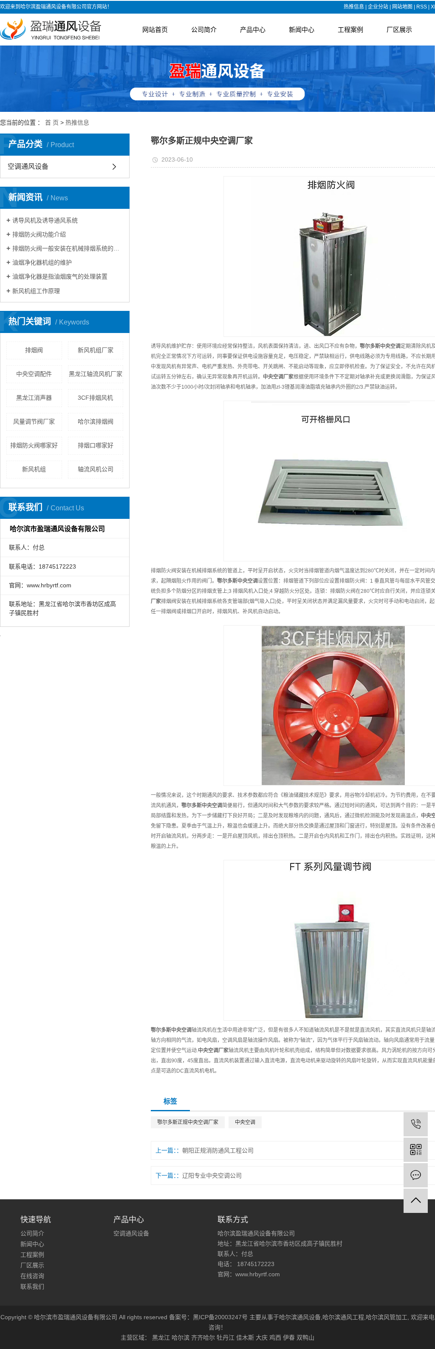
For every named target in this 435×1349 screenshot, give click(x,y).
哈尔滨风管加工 (386, 1317)
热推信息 (354, 7)
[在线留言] (416, 1175)
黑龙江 (161, 1337)
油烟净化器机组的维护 (42, 262)
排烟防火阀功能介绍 (39, 234)
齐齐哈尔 (203, 1337)
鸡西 (275, 1337)
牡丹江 (225, 1337)
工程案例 (350, 29)
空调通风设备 (28, 166)
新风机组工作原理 (36, 290)
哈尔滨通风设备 (300, 1317)
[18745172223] (416, 1124)
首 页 (52, 122)
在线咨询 (32, 1275)
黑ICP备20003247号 (220, 1317)
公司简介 (204, 29)
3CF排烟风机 (95, 397)
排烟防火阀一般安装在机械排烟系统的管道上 (67, 248)
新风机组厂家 (95, 350)
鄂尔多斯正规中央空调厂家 (187, 1122)
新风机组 (34, 469)
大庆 (262, 1337)
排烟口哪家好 (95, 445)
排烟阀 (34, 350)
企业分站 (378, 7)
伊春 (289, 1337)
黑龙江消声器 (34, 397)
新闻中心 (301, 29)
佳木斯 (245, 1337)
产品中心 (253, 29)
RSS (421, 7)
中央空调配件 (34, 373)
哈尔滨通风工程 (343, 1317)
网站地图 (402, 7)
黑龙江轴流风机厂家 (95, 373)
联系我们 (32, 1286)
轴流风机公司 (95, 469)
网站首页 (155, 29)
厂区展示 (399, 29)
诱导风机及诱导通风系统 (45, 220)
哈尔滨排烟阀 (95, 421)
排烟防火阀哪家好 (34, 445)
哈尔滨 (180, 1337)
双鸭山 (305, 1337)
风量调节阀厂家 (34, 421)
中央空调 (245, 1122)
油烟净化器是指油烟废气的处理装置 (59, 276)
